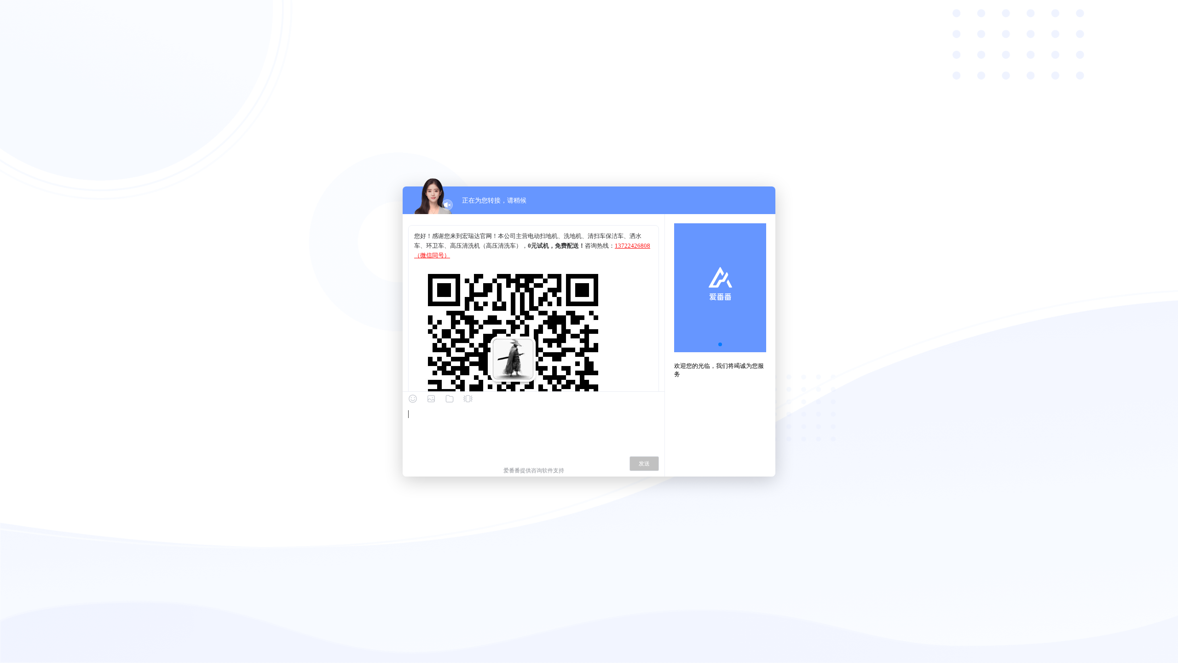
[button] (720, 344)
